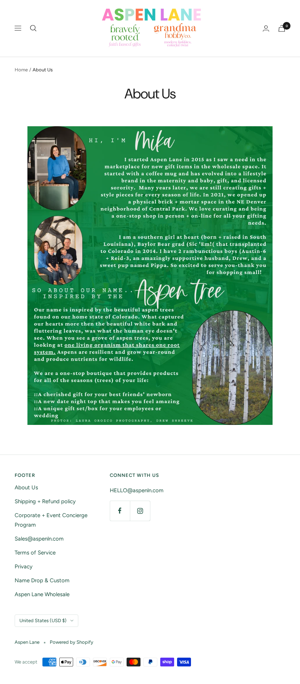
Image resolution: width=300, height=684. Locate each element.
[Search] (33, 28)
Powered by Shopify (71, 642)
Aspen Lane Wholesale (42, 594)
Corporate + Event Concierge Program (51, 520)
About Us (26, 487)
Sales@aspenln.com (39, 538)
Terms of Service (35, 552)
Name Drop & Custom (42, 580)
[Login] (266, 28)
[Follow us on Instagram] (140, 511)
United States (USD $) (43, 620)
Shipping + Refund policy (45, 501)
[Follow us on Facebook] (120, 511)
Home (21, 69)
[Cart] (281, 28)
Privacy (24, 566)
